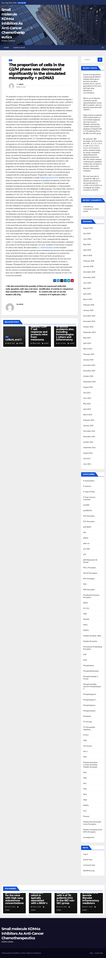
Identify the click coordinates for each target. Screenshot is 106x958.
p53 (84, 532)
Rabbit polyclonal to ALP (49, 178)
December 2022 (89, 365)
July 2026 (87, 233)
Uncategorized (88, 837)
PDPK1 (86, 630)
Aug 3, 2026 (11, 907)
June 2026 (87, 239)
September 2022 (89, 382)
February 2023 (88, 354)
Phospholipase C (89, 700)
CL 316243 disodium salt (47, 248)
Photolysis (87, 716)
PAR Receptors (89, 590)
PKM (85, 800)
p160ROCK (87, 510)
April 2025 (87, 294)
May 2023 (87, 338)
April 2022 (87, 409)
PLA (85, 811)
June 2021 (87, 464)
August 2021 (88, 453)
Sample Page (19, 48)
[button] (103, 47)
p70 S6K (86, 549)
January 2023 (88, 360)
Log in (85, 854)
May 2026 (87, 244)
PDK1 (85, 625)
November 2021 (89, 436)
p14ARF (86, 505)
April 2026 (87, 250)
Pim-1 (85, 751)
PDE (85, 614)
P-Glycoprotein (89, 481)
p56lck (85, 538)
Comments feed (89, 865)
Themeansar (37, 953)
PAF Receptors (89, 579)
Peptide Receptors (90, 641)
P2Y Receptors (89, 521)
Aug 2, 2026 (88, 907)
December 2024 (89, 316)
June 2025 (87, 283)
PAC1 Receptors (89, 568)
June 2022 (87, 398)
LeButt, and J (13, 339)
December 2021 (89, 431)
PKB (85, 778)
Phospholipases (89, 705)
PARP (85, 603)
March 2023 (87, 349)
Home (6, 48)
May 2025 (87, 288)
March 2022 (87, 415)
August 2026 (88, 228)
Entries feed (87, 860)
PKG (85, 794)
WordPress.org (89, 871)
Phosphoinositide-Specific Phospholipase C (92, 686)
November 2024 (89, 321)
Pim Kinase (87, 746)
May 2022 (87, 404)
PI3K (85, 740)
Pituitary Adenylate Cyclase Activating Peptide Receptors (90, 765)
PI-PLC (86, 735)
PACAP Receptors (90, 573)
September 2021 (89, 447)
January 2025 (88, 310)
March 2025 (87, 299)
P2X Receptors (89, 516)
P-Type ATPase (89, 492)
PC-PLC (86, 608)
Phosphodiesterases (91, 671)
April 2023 (87, 343)
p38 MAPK (87, 527)
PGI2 (85, 660)
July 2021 (87, 458)
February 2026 (88, 261)
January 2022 (88, 426)
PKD (85, 789)
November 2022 (89, 371)
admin (21, 84)
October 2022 (88, 376)
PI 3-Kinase (87, 722)
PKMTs (86, 805)
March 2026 (87, 255)
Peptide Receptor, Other (92, 636)
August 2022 (88, 387)
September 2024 (89, 332)
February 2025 (88, 305)
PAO (10, 60)
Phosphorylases (89, 711)
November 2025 (89, 277)
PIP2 (85, 757)
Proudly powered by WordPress (11, 953)
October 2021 (88, 442)
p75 (84, 554)
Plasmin (86, 816)
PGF (85, 654)
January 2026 (88, 266)
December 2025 (89, 272)
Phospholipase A (89, 694)
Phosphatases (88, 665)
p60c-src (86, 543)
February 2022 (88, 420)
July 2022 (87, 393)
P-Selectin (87, 486)
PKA (85, 772)
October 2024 (88, 327)
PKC (85, 783)
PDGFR (86, 619)
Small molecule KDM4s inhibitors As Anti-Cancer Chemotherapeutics (13, 23)
